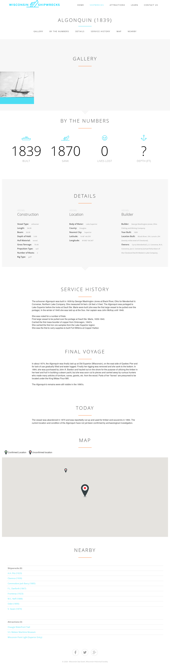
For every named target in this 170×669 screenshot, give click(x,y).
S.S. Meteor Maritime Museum (22, 632)
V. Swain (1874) (15, 609)
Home (80, 5)
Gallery (38, 31)
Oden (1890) (13, 603)
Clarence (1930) (15, 578)
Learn (134, 5)
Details (79, 31)
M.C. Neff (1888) (15, 598)
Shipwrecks (97, 5)
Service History (100, 31)
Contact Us (151, 5)
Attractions (117, 5)
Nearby (132, 31)
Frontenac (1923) (15, 593)
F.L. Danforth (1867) (17, 588)
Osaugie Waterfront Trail (19, 627)
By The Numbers (59, 31)
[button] (65, 470)
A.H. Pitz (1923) (15, 573)
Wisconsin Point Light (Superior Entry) (25, 637)
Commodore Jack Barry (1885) (21, 583)
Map (119, 31)
